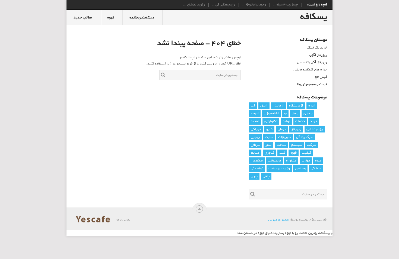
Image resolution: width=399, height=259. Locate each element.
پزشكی (316, 168)
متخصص (257, 160)
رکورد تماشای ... (194, 5)
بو (285, 113)
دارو (269, 129)
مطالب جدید (83, 17)
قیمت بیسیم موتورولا (312, 84)
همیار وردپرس (278, 219)
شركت (311, 145)
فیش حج (321, 77)
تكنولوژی (270, 121)
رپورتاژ (296, 129)
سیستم (296, 145)
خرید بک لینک (317, 47)
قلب (282, 153)
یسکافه (313, 16)
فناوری (269, 153)
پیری (254, 176)
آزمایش (278, 105)
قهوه (110, 17)
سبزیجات (284, 137)
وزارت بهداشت (279, 168)
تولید (286, 121)
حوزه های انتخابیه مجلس (310, 69)
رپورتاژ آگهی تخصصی (312, 62)
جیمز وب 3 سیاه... (285, 5)
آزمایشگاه (296, 105)
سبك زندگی (304, 137)
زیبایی (255, 137)
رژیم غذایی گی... (223, 5)
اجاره (311, 105)
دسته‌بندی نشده (141, 17)
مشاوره (291, 160)
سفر (268, 145)
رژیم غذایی (314, 129)
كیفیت (306, 153)
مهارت (306, 160)
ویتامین (300, 168)
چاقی (266, 176)
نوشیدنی (257, 168)
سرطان (255, 145)
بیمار (295, 113)
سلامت (281, 145)
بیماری (307, 113)
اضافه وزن (271, 113)
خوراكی (256, 129)
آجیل (264, 105)
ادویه (255, 113)
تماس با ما (123, 219)
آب (253, 105)
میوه (318, 160)
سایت (269, 137)
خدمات (300, 121)
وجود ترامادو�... (254, 5)
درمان (282, 129)
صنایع (255, 153)
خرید (313, 121)
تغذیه (255, 121)
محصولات (274, 160)
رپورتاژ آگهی (318, 55)
